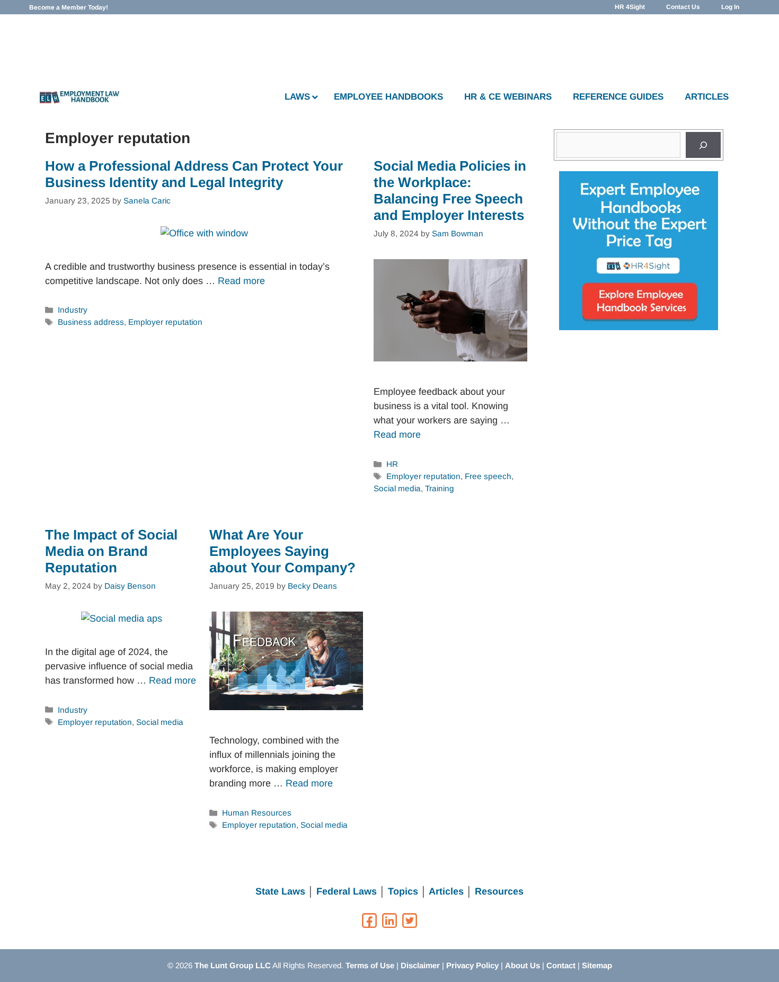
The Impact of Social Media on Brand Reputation (111, 551)
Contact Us (683, 7)
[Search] (703, 145)
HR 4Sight (630, 7)
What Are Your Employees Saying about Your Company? (282, 551)
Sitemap (597, 965)
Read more (241, 281)
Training (439, 488)
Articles (446, 891)
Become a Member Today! (68, 7)
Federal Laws (346, 891)
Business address (91, 321)
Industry (72, 309)
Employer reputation (165, 321)
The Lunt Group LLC (232, 965)
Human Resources (256, 812)
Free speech (488, 476)
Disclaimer (420, 965)
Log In (730, 7)
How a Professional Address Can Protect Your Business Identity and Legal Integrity (194, 174)
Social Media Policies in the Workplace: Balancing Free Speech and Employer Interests (450, 191)
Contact (561, 965)
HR (392, 463)
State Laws (280, 891)
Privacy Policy (472, 965)
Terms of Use (370, 965)
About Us (522, 965)
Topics (403, 891)
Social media (397, 488)
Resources (499, 891)
